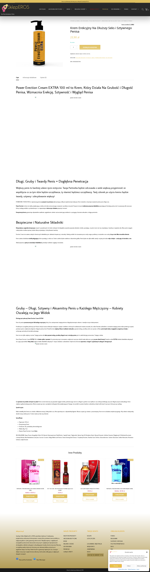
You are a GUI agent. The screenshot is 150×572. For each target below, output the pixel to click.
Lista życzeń (91, 538)
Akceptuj (116, 566)
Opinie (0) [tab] (43, 77)
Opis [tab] (17, 77)
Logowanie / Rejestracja (94, 544)
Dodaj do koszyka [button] (30, 496)
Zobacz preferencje (141, 566)
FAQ (112, 549)
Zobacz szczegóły (30, 501)
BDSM (68, 9)
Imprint (137, 569)
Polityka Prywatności (132, 569)
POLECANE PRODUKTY (95, 21)
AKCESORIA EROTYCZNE (55, 9)
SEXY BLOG (42, 9)
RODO (88, 552)
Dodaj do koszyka (90, 47)
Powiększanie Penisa (100, 57)
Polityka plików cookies (122, 569)
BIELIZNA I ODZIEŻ (80, 9)
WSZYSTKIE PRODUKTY (70, 536)
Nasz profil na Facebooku (25, 560)
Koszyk (89, 536)
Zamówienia (91, 549)
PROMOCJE (105, 9)
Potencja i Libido (90, 57)
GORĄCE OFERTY (94, 9)
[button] (147, 552)
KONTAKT (134, 9)
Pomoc (126, 9)
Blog (112, 546)
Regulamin (114, 538)
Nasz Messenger (41, 560)
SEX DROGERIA (115, 9)
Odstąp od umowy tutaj (95, 555)
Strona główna (75, 21)
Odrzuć (128, 566)
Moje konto (91, 546)
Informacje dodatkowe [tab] (29, 77)
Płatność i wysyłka (117, 541)
